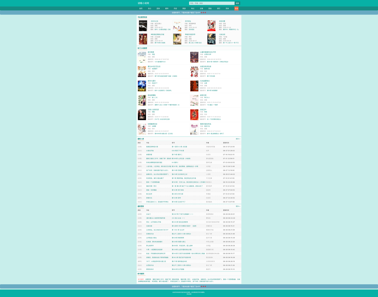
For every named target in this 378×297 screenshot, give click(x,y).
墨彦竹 (208, 269)
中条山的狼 (210, 241)
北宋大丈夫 (154, 21)
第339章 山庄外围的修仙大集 (182, 249)
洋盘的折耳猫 (210, 146)
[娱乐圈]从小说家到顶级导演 (155, 218)
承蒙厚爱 (149, 154)
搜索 (237, 3)
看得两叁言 (210, 214)
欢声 (207, 150)
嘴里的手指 (210, 230)
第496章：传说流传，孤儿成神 (182, 245)
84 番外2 (175, 162)
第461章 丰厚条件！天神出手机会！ (218, 62)
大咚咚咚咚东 (210, 261)
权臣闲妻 (222, 21)
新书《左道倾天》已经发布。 (164, 90)
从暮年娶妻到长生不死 (208, 52)
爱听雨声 (209, 186)
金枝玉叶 (203, 110)
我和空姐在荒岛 (205, 124)
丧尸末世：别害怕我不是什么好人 (157, 170)
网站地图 (189, 294)
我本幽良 (209, 202)
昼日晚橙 (151, 52)
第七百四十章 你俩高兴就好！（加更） (184, 226)
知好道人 (209, 182)
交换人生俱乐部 (153, 110)
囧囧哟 (208, 190)
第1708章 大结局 (160, 43)
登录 (236, 8)
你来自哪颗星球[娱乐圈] (154, 162)
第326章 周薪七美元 (179, 241)
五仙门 (148, 214)
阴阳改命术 (150, 269)
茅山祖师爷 (150, 245)
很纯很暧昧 (152, 95)
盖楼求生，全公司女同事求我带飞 (157, 174)
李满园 (208, 194)
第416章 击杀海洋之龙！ (180, 174)
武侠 (158, 8)
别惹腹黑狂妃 (152, 124)
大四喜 (208, 166)
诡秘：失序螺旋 (151, 190)
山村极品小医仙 (151, 238)
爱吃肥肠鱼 (210, 158)
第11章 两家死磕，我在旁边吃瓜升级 (184, 178)
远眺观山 (209, 170)
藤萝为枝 (207, 69)
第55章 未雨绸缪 (212, 90)
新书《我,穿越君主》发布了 (215, 133)
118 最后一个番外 (212, 105)
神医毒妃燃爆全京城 (157, 34)
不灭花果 (209, 178)
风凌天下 (154, 83)
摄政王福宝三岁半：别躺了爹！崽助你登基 (166, 279)
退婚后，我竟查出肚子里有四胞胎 (157, 257)
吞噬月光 (149, 198)
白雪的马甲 (207, 54)
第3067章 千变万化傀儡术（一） (183, 214)
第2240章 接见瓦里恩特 (180, 222)
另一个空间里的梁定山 (214, 119)
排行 (218, 8)
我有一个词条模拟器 (153, 182)
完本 (227, 8)
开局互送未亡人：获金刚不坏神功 (157, 202)
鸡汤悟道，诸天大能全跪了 (155, 178)
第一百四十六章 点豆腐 (179, 146)
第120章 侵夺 (176, 198)
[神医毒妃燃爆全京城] (143, 34)
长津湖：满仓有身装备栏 (154, 241)
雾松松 (208, 218)
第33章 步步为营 (177, 194)
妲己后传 (149, 194)
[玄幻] (140, 150)
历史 (175, 8)
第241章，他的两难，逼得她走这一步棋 (185, 166)
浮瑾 (153, 54)
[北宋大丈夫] (143, 21)
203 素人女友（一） (179, 218)
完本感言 (191, 29)
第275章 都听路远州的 (179, 261)
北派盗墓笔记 (205, 81)
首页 (140, 8)
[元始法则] (211, 34)
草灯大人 (207, 97)
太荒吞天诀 (150, 265)
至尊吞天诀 (150, 234)
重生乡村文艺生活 (154, 66)
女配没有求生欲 (205, 66)
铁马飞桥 (209, 234)
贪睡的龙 (209, 226)
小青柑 (208, 174)
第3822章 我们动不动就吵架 (181, 257)
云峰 (205, 83)
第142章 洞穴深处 (178, 190)
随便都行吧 (210, 249)
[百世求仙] (177, 21)
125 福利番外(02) (160, 62)
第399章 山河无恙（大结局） (182, 158)
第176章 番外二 (177, 154)
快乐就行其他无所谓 (212, 222)
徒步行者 (209, 238)
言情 (201, 8)
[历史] (140, 241)
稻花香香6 (209, 257)
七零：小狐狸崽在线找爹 (154, 249)
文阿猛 (208, 245)
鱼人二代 (154, 97)
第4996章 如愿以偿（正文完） (164, 133)
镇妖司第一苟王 (151, 186)
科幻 (192, 8)
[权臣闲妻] (211, 21)
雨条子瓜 (207, 126)
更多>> (238, 139)
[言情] (140, 146)
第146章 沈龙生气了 (178, 202)
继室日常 (203, 95)
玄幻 (149, 8)
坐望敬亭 (154, 69)
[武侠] (140, 178)
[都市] (140, 166)
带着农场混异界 (190, 34)
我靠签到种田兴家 (152, 146)
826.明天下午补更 (178, 150)
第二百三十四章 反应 (195, 43)
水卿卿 (154, 126)
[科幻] (140, 170)
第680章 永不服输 (178, 269)
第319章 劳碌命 (177, 170)
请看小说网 (143, 3)
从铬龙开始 (150, 150)
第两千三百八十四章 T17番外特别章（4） (167, 105)
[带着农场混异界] (177, 34)
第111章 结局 (211, 76)
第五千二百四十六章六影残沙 (181, 234)
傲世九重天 (152, 81)
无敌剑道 (149, 226)
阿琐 (205, 112)
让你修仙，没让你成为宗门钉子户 (157, 230)
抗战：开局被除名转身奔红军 (155, 253)
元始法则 (222, 34)
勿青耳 (208, 154)
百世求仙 (188, 21)
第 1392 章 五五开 (178, 230)
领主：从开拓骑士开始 (153, 222)
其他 (210, 8)
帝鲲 (153, 112)
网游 (184, 8)
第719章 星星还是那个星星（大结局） (166, 76)
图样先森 (209, 162)
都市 (166, 8)
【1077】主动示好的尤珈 (162, 119)
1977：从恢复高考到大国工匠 (156, 261)
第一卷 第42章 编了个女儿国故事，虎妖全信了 (187, 186)
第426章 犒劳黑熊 (178, 238)
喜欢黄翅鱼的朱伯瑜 (212, 253)
